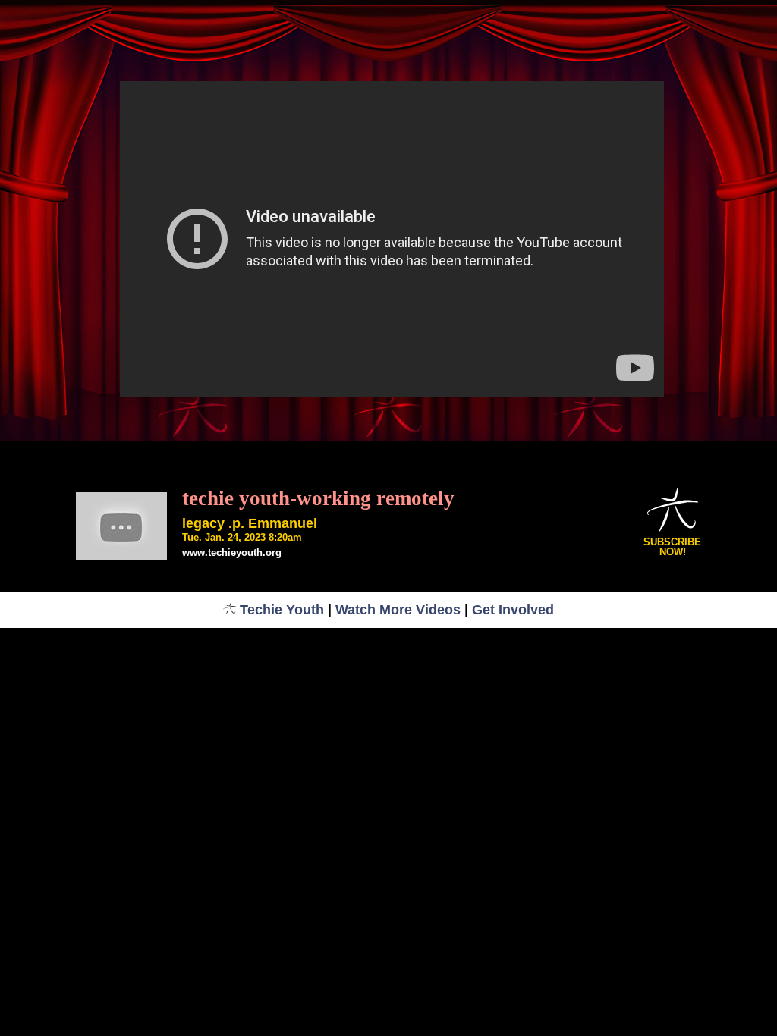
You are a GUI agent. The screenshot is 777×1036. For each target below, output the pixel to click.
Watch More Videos (398, 609)
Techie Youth (282, 609)
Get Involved (513, 609)
